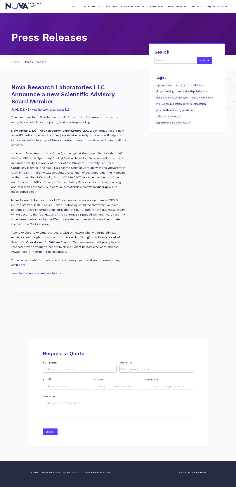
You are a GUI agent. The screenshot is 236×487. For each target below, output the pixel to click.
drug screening (165, 91)
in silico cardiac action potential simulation (181, 104)
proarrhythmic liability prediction (175, 110)
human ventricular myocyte (172, 97)
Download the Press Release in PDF (36, 273)
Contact (196, 6)
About (76, 6)
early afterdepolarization (192, 91)
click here (18, 265)
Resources (157, 6)
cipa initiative (164, 85)
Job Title (125, 362)
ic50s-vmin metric (202, 97)
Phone (98, 379)
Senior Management (133, 6)
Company (152, 379)
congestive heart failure (190, 85)
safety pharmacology (168, 116)
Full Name (50, 362)
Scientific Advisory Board (100, 6)
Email (47, 379)
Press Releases (177, 6)
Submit (50, 431)
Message (49, 396)
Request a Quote (217, 6)
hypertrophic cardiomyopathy (173, 122)
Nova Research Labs (98, 472)
